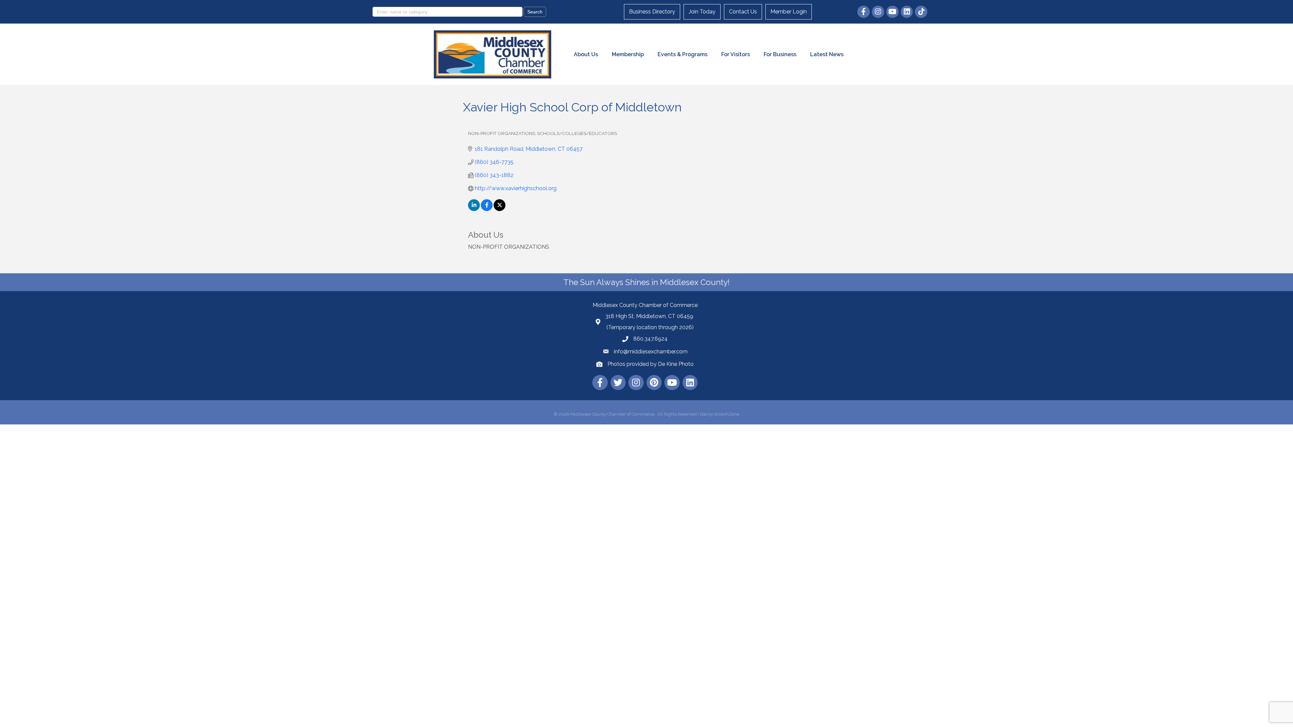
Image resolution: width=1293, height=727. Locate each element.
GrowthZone (726, 414)
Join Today (702, 11)
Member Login (788, 11)
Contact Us (743, 11)
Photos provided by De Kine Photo (650, 364)
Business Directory (652, 11)
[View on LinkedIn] (474, 209)
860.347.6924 (650, 339)
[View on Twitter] (499, 209)
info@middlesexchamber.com (651, 351)
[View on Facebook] (487, 209)
